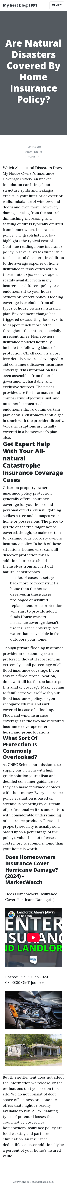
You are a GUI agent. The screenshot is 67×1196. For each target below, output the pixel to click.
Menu (56, 5)
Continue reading (18, 246)
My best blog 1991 (20, 5)
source (38, 982)
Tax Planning (46, 1111)
